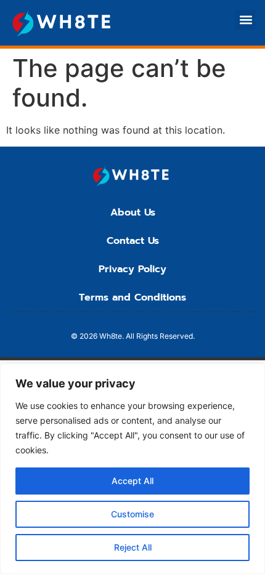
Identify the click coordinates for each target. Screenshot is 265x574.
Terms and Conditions (132, 297)
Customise (132, 514)
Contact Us (133, 240)
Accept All (132, 480)
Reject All (133, 547)
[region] (132, 468)
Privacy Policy (132, 269)
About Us (132, 212)
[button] (245, 20)
